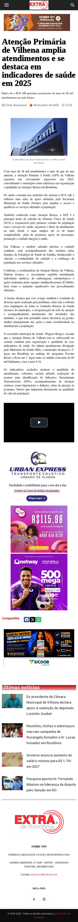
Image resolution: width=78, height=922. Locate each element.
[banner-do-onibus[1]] (38, 503)
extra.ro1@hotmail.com (44, 874)
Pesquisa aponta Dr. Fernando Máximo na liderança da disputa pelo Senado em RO (51, 784)
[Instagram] (44, 899)
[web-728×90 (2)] (39, 666)
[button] (6, 5)
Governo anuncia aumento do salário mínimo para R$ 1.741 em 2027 (49, 761)
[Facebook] (34, 899)
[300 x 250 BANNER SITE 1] (39, 552)
